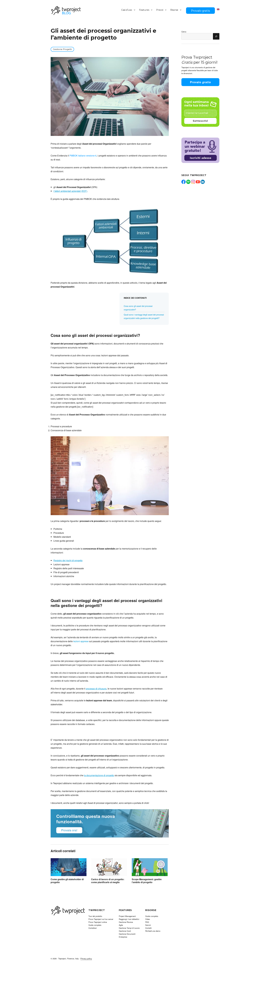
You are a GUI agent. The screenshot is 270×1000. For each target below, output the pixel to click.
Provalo (200, 82)
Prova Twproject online (97, 922)
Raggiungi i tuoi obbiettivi (129, 919)
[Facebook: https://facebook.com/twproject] (183, 182)
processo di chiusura (96, 688)
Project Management (127, 916)
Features (144, 10)
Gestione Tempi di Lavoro (129, 928)
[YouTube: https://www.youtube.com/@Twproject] (198, 182)
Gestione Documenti (127, 934)
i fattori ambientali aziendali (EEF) (70, 191)
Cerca (183, 31)
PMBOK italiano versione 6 (82, 155)
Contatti (148, 928)
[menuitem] (218, 9)
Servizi (148, 925)
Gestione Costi (125, 931)
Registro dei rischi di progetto (68, 560)
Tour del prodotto (95, 916)
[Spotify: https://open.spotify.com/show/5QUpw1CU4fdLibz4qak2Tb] (188, 182)
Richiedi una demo (152, 931)
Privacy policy (86, 958)
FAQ (147, 922)
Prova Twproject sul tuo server (100, 919)
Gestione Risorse (126, 922)
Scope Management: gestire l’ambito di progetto (147, 881)
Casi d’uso (126, 10)
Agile (121, 925)
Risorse (174, 10)
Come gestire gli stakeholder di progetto (67, 881)
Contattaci (92, 928)
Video (147, 919)
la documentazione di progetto (99, 775)
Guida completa (94, 925)
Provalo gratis (200, 10)
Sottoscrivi (200, 120)
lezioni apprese (81, 641)
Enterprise (123, 937)
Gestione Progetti (62, 49)
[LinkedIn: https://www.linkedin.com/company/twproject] (203, 182)
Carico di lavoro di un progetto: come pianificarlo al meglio (107, 881)
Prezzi (159, 10)
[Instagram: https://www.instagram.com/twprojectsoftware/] (193, 182)
